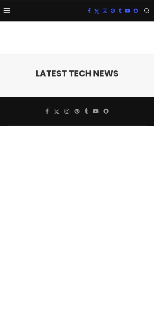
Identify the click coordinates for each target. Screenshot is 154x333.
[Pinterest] (113, 10)
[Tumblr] (120, 10)
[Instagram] (105, 10)
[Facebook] (89, 10)
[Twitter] (96, 10)
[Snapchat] (136, 10)
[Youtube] (127, 10)
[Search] (146, 10)
